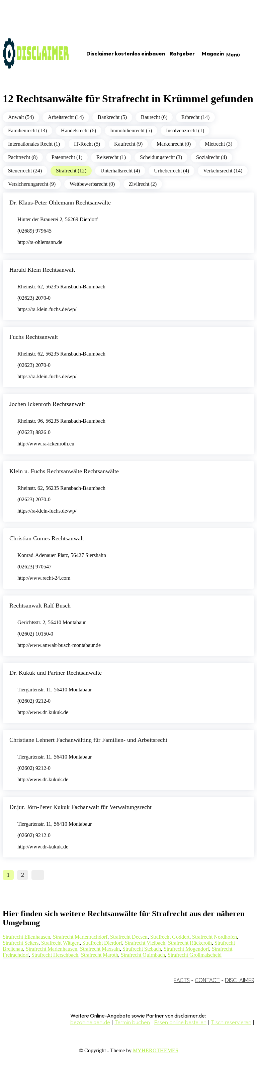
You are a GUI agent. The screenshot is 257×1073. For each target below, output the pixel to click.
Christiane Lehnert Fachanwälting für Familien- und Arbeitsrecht (88, 739)
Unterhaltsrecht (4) (120, 170)
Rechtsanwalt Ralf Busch (40, 605)
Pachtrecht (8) (22, 157)
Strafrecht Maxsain (100, 949)
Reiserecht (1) (111, 157)
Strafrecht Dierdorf (102, 943)
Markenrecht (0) (174, 144)
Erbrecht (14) (195, 117)
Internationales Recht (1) (34, 144)
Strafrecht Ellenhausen (26, 937)
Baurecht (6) (154, 117)
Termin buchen (132, 1022)
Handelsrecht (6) (78, 130)
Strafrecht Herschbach (54, 955)
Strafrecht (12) (71, 170)
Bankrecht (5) (112, 117)
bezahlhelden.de (90, 1022)
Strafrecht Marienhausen (51, 949)
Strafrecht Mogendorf (186, 949)
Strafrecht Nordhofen (214, 937)
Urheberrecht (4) (171, 170)
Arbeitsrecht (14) (66, 117)
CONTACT (207, 980)
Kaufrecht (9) (128, 144)
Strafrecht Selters (20, 943)
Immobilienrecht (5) (131, 130)
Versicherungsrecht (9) (32, 184)
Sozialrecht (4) (211, 157)
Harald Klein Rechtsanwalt (42, 269)
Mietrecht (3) (218, 144)
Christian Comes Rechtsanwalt (46, 538)
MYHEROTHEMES (155, 1050)
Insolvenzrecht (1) (185, 130)
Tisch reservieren (231, 1022)
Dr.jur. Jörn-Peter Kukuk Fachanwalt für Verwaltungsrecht (80, 807)
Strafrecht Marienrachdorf (80, 937)
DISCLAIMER (239, 980)
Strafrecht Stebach (141, 949)
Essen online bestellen (180, 1022)
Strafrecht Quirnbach (143, 955)
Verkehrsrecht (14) (222, 170)
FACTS (182, 980)
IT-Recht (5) (87, 144)
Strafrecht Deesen (129, 937)
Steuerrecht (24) (25, 170)
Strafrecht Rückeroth (190, 943)
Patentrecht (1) (67, 157)
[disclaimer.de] (36, 53)
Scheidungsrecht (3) (161, 157)
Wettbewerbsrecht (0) (92, 184)
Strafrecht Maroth (99, 955)
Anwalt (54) (21, 117)
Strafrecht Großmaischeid (195, 955)
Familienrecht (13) (27, 130)
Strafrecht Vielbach (145, 943)
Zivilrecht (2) (143, 184)
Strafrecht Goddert (169, 937)
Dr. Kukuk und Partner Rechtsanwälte (55, 672)
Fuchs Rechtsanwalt (33, 336)
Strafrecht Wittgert (60, 943)
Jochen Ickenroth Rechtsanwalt (47, 404)
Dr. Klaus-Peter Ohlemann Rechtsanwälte (60, 202)
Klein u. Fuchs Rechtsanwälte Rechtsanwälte (64, 471)
